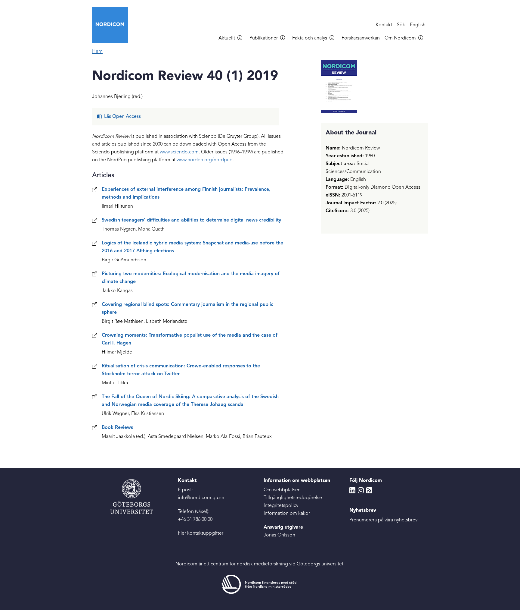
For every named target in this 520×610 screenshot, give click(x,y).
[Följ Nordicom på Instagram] (361, 490)
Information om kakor (287, 513)
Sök (401, 25)
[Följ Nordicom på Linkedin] (352, 490)
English (418, 25)
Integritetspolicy (281, 505)
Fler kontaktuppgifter (200, 533)
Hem (97, 51)
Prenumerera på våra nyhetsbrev (383, 520)
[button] (242, 38)
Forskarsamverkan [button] (361, 38)
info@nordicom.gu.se (201, 497)
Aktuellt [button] (226, 38)
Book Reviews (117, 427)
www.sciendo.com (179, 152)
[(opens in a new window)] (260, 584)
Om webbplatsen (282, 490)
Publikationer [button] (263, 38)
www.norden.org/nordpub (205, 160)
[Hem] (112, 25)
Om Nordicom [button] (400, 38)
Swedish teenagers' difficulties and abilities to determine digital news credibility (191, 220)
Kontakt (384, 25)
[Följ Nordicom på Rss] (369, 490)
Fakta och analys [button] (309, 38)
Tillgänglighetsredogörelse (293, 497)
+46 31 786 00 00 (195, 519)
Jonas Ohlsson (279, 535)
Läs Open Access (122, 116)
